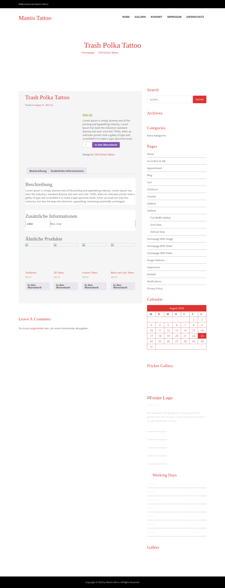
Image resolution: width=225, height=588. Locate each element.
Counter (151, 196)
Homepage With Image (160, 239)
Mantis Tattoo (35, 18)
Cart (149, 182)
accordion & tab (156, 161)
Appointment (154, 168)
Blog (149, 175)
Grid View (155, 224)
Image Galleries (156, 260)
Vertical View (157, 231)
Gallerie (140, 16)
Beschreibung (37, 171)
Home (126, 16)
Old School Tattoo (108, 52)
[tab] (38, 171)
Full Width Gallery (160, 217)
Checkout (152, 189)
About (150, 154)
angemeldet (36, 328)
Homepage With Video (159, 253)
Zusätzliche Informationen (67, 171)
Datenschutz (195, 16)
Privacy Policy (155, 288)
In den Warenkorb (106, 144)
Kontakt (156, 16)
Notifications (154, 281)
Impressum (174, 16)
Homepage (88, 52)
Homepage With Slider (159, 246)
